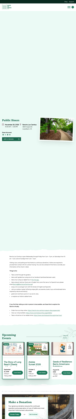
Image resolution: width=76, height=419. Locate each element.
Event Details (17, 372)
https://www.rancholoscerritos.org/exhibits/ (39, 313)
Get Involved (33, 414)
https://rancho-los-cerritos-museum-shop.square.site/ (44, 310)
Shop (66, 1)
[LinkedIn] (8, 135)
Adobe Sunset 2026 (35, 363)
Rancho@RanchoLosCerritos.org (22, 284)
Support (71, 1)
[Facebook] (3, 135)
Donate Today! (14, 414)
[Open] (68, 7)
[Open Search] (73, 7)
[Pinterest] (10, 135)
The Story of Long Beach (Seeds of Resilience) (12, 364)
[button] (11, 139)
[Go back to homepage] (6, 7)
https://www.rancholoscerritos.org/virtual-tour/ (48, 315)
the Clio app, (35, 280)
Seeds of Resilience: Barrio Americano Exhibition (62, 364)
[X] (5, 135)
